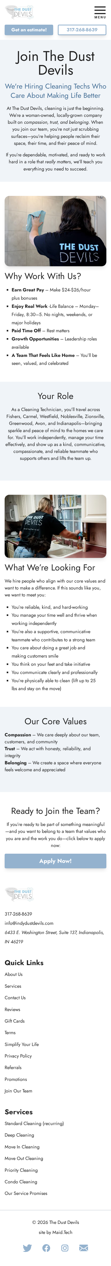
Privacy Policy (18, 1056)
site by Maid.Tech (56, 1232)
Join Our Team (18, 1091)
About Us (13, 974)
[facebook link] (46, 1248)
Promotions (16, 1079)
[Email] (84, 1248)
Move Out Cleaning (24, 1158)
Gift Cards (15, 1021)
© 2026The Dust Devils (55, 1222)
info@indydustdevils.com (29, 923)
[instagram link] (65, 1248)
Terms (10, 1032)
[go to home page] (29, 12)
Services (13, 986)
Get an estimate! (29, 29)
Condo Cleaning (21, 1181)
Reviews (12, 1009)
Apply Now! (55, 861)
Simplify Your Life (22, 1044)
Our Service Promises (26, 1193)
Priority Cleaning (21, 1170)
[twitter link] (27, 1248)
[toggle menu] (99, 12)
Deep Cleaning (19, 1135)
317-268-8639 (82, 29)
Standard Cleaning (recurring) (34, 1123)
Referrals (13, 1067)
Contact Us (15, 997)
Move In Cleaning (22, 1147)
